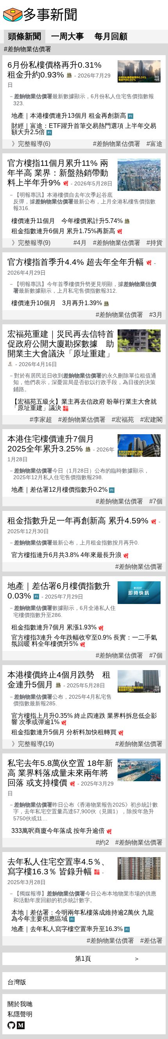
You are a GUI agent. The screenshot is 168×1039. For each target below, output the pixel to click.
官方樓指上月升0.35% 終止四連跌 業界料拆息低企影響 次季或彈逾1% (84, 718)
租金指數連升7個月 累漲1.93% (54, 627)
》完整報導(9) (31, 242)
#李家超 (41, 420)
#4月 (80, 243)
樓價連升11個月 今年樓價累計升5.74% (67, 221)
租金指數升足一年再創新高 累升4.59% (77, 520)
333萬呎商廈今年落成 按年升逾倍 (58, 830)
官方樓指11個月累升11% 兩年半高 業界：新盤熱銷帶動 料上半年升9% (57, 172)
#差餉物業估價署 (116, 144)
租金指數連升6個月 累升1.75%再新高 (63, 231)
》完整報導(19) (33, 744)
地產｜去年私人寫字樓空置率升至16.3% (67, 929)
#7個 (156, 501)
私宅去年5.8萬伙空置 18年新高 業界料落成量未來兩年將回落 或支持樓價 (60, 773)
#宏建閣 (151, 420)
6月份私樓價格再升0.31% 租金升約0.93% (58, 69)
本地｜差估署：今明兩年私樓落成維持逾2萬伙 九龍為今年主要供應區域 (82, 915)
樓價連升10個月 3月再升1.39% (56, 303)
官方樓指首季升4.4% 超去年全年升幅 (75, 261)
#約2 (102, 842)
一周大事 (67, 36)
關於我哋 (19, 1004)
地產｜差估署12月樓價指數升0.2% (59, 489)
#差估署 (151, 941)
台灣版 (16, 982)
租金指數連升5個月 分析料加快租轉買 (63, 732)
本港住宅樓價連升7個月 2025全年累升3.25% (54, 443)
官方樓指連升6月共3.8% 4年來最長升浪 (66, 555)
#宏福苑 (123, 420)
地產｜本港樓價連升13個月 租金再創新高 (68, 115)
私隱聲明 (19, 1014)
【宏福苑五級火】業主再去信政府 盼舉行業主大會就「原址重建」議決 (84, 404)
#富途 (155, 144)
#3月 (156, 315)
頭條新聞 (24, 36)
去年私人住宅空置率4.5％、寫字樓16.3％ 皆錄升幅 (58, 866)
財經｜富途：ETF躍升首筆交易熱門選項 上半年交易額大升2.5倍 (83, 128)
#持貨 (155, 243)
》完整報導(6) (31, 143)
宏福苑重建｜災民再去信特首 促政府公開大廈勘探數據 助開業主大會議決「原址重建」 (64, 343)
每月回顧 (111, 36)
